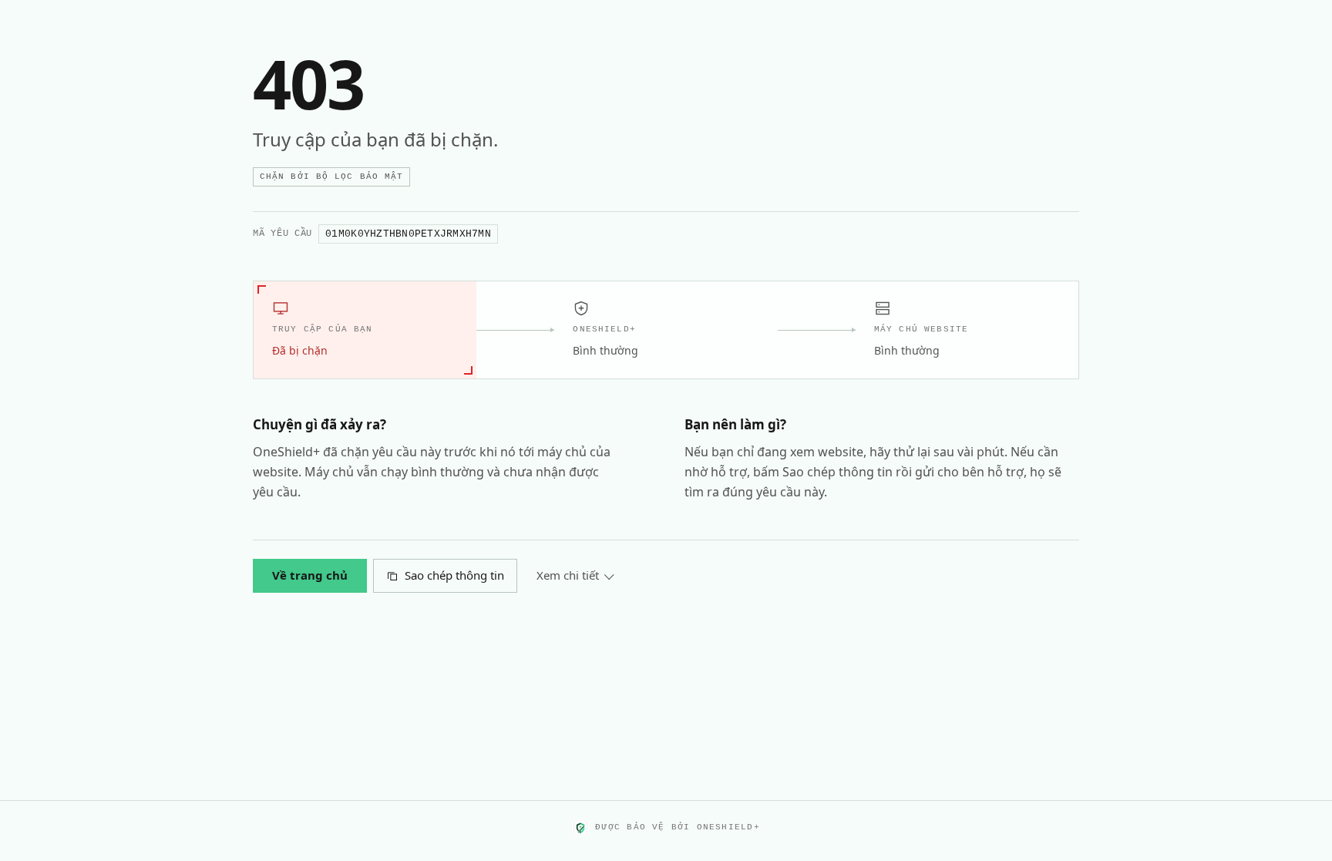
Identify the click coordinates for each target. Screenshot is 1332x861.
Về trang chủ (310, 575)
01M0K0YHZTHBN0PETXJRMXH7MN (408, 234)
